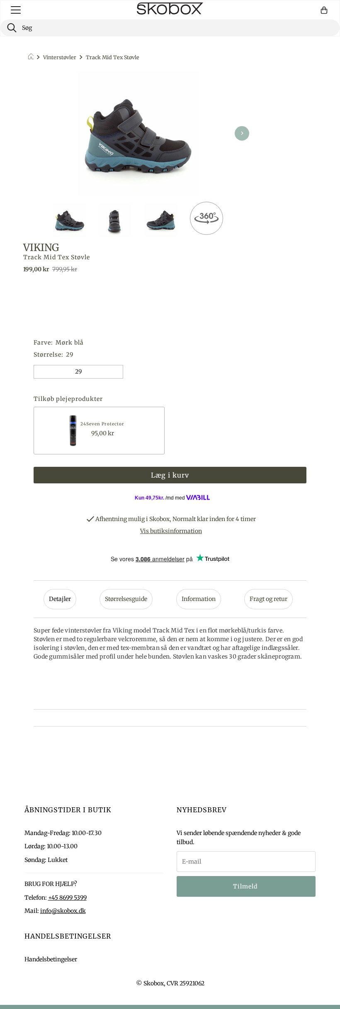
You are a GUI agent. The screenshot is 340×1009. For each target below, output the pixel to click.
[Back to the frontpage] (32, 57)
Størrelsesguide (126, 599)
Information (199, 599)
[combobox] (170, 27)
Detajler (60, 599)
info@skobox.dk (63, 911)
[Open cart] (324, 10)
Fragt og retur (268, 599)
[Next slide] (242, 133)
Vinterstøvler (59, 57)
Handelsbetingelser (50, 959)
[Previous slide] (34, 133)
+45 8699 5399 (67, 897)
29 (78, 371)
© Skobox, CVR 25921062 (170, 983)
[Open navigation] (16, 10)
